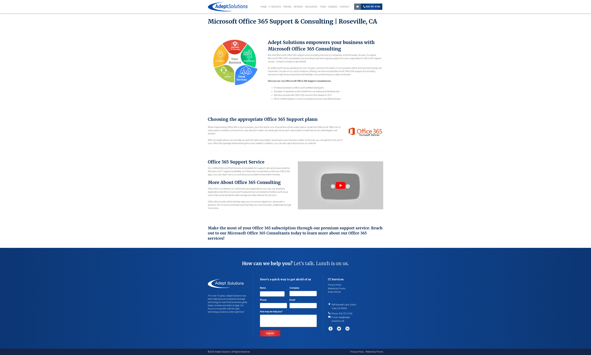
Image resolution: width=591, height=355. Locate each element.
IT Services (275, 7)
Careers (332, 7)
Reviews (298, 7)
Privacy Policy (335, 285)
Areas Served (334, 292)
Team (323, 7)
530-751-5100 (372, 6)
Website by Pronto (337, 288)
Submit (270, 333)
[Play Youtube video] (340, 185)
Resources (311, 7)
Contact (345, 7)
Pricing (287, 7)
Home (263, 7)
